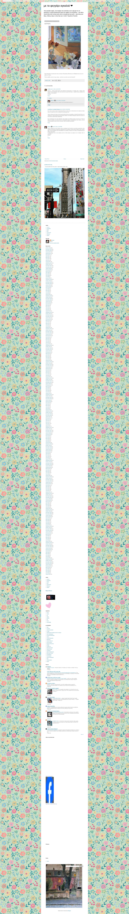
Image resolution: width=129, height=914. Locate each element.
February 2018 (48, 434)
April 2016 (47, 404)
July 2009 (47, 293)
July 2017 (47, 424)
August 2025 (48, 557)
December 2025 (49, 563)
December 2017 (49, 431)
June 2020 (48, 472)
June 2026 (48, 571)
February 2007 (48, 253)
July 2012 (47, 342)
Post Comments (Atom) (53, 160)
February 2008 (48, 269)
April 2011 (47, 321)
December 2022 (49, 513)
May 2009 (47, 290)
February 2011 (48, 319)
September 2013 (49, 361)
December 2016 (49, 415)
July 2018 (47, 441)
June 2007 (48, 258)
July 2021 (47, 490)
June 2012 (48, 341)
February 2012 (48, 335)
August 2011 (48, 327)
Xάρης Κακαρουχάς (50, 651)
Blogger (69, 910)
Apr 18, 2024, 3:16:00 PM (60, 100)
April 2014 (47, 371)
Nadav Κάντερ (49, 649)
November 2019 (49, 463)
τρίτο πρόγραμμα (50, 634)
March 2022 (48, 501)
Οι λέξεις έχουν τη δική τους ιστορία (53, 677)
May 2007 (47, 257)
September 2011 (49, 328)
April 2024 (47, 535)
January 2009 (48, 284)
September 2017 (49, 427)
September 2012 (49, 345)
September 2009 (49, 295)
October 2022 (48, 511)
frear (47, 658)
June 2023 (48, 522)
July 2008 (47, 276)
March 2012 (48, 337)
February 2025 (48, 549)
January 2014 (48, 367)
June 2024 (48, 538)
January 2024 (48, 531)
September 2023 (49, 526)
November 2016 (49, 413)
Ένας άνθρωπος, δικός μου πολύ (58, 712)
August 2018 (48, 442)
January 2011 (48, 317)
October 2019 (48, 461)
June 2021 (48, 489)
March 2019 (48, 452)
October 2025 (48, 560)
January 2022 (48, 498)
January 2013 (48, 350)
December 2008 (49, 283)
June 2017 (48, 423)
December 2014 (49, 382)
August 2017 (48, 426)
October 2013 (48, 363)
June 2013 (48, 357)
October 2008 (48, 280)
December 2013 (49, 365)
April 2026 (47, 568)
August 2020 (48, 475)
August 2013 (48, 360)
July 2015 (47, 391)
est (47, 619)
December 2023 (49, 530)
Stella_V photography (49, 776)
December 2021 (49, 497)
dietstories (48, 639)
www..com (50, 594)
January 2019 (48, 449)
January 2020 (48, 465)
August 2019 (48, 459)
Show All (82, 734)
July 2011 (47, 326)
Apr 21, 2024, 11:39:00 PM (65, 109)
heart (48, 612)
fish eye (52, 100)
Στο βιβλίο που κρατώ (50, 667)
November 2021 (49, 496)
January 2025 (48, 548)
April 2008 (47, 272)
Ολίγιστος (49, 666)
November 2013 (49, 364)
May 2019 (47, 454)
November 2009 (49, 298)
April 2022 (47, 502)
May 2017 (47, 422)
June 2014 (48, 374)
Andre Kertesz (49, 642)
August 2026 (48, 574)
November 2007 (49, 265)
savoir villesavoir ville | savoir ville (53, 671)
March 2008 (48, 271)
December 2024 (49, 546)
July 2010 (47, 309)
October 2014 (48, 379)
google (48, 645)
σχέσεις (48, 235)
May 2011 (47, 323)
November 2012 (49, 348)
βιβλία (48, 229)
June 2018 (48, 439)
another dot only (48, 164)
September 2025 (49, 559)
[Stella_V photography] (50, 802)
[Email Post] (53, 80)
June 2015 (48, 390)
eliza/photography (50, 638)
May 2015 (47, 389)
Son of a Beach (55, 689)
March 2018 (48, 435)
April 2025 (47, 552)
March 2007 (48, 254)
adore (48, 616)
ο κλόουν (48, 628)
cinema (48, 227)
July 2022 (47, 507)
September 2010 (49, 312)
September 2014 (49, 378)
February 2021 (48, 483)
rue (47, 615)
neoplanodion (49, 660)
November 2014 (49, 380)
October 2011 (48, 330)
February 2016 (48, 401)
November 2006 (49, 249)
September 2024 (49, 542)
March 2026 (48, 567)
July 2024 (47, 539)
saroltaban (49, 650)
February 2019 (48, 450)
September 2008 (49, 279)
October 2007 (48, 264)
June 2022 (48, 505)
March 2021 (48, 485)
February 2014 (48, 368)
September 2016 (49, 411)
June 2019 (48, 456)
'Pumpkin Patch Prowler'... (57, 698)
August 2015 (48, 393)
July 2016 (47, 408)
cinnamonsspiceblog (50, 635)
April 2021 (47, 486)
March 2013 (48, 353)
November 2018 (49, 446)
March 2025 (48, 550)
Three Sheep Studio (51, 697)
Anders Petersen (50, 640)
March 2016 (48, 402)
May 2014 (47, 372)
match (48, 614)
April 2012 (47, 338)
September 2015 (49, 394)
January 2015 (48, 383)
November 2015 (49, 397)
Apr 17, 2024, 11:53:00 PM (55, 89)
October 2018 (48, 445)
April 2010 (47, 305)
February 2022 (48, 500)
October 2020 (48, 478)
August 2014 (48, 376)
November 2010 (49, 315)
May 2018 (47, 438)
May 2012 (47, 339)
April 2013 (47, 354)
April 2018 (47, 437)
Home (65, 158)
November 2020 (49, 479)
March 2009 (48, 287)
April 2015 (47, 387)
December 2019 (49, 464)
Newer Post (47, 158)
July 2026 (47, 572)
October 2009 (48, 297)
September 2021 (49, 493)
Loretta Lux (49, 646)
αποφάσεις (49, 228)
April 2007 (47, 256)
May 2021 (47, 487)
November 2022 (49, 512)
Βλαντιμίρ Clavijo (50, 653)
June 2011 (48, 324)
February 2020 (48, 467)
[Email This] (55, 80)
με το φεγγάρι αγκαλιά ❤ (58, 5)
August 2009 (48, 294)
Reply (49, 95)
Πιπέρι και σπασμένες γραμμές (53, 688)
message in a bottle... (51, 683)
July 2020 (47, 474)
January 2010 (48, 301)
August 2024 (48, 541)
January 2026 (48, 564)
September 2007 (49, 263)
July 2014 (47, 375)
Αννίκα (49, 89)
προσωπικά (49, 232)
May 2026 (47, 570)
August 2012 (48, 343)
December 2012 (49, 349)
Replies (50, 98)
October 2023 (48, 527)
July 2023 (47, 523)
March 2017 (48, 419)
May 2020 (47, 471)
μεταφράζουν (49, 654)
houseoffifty (49, 622)
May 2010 (47, 306)
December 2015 (49, 398)
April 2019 (47, 453)
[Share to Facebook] (58, 80)
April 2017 (47, 420)
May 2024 (47, 537)
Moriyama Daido (50, 647)
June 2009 (48, 291)
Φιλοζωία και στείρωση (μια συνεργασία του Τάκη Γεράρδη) (56, 678)
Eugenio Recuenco (50, 643)
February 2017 (48, 417)
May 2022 (47, 504)
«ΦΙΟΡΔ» (48, 707)
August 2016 (48, 409)
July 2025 (47, 556)
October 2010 (48, 313)
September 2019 (49, 460)
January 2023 (48, 515)
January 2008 (48, 268)
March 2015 (48, 386)
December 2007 (49, 267)
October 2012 (48, 346)
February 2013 (48, 352)
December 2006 (49, 250)
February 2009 (48, 286)
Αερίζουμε (48, 684)
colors (48, 636)
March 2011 (48, 320)
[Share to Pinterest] (60, 80)
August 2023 (48, 524)
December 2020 (49, 481)
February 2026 (48, 566)
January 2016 (48, 400)
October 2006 (48, 247)
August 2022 (48, 508)
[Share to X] (57, 80)
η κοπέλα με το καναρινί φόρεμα (54, 109)
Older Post (82, 158)
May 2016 (47, 405)
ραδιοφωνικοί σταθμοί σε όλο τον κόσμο (54, 632)
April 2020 (47, 470)
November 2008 (49, 282)
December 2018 (49, 448)
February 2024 (48, 533)
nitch (47, 627)
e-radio (48, 631)
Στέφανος (48, 234)
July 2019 (47, 457)
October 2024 (48, 544)
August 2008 (48, 278)
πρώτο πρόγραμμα (50, 657)
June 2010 (48, 308)
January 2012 (48, 334)
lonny (48, 620)
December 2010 (49, 316)
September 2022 (49, 509)
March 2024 (48, 534)
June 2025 (48, 555)
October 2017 (48, 428)
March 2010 (48, 304)
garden (48, 618)
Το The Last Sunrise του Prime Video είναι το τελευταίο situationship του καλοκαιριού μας (61, 672)
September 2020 (49, 476)
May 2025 (47, 553)
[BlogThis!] (56, 80)
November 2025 (49, 561)
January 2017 (48, 416)
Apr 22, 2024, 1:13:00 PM (57, 126)
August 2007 (48, 261)
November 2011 (49, 331)
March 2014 (48, 369)
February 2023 (48, 516)
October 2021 (48, 494)
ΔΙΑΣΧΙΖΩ (49, 720)
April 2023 (47, 519)
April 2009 (47, 289)
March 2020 (48, 468)
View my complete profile (54, 243)
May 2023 (47, 520)
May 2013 (47, 356)
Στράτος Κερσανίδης (51, 706)
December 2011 (49, 332)
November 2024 (49, 545)
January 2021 (48, 482)
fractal (48, 661)
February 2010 (48, 302)
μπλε (47, 231)
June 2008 (48, 275)
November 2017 (49, 430)
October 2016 (48, 412)
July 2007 (47, 260)
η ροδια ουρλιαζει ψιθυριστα (52, 728)
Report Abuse (49, 590)
